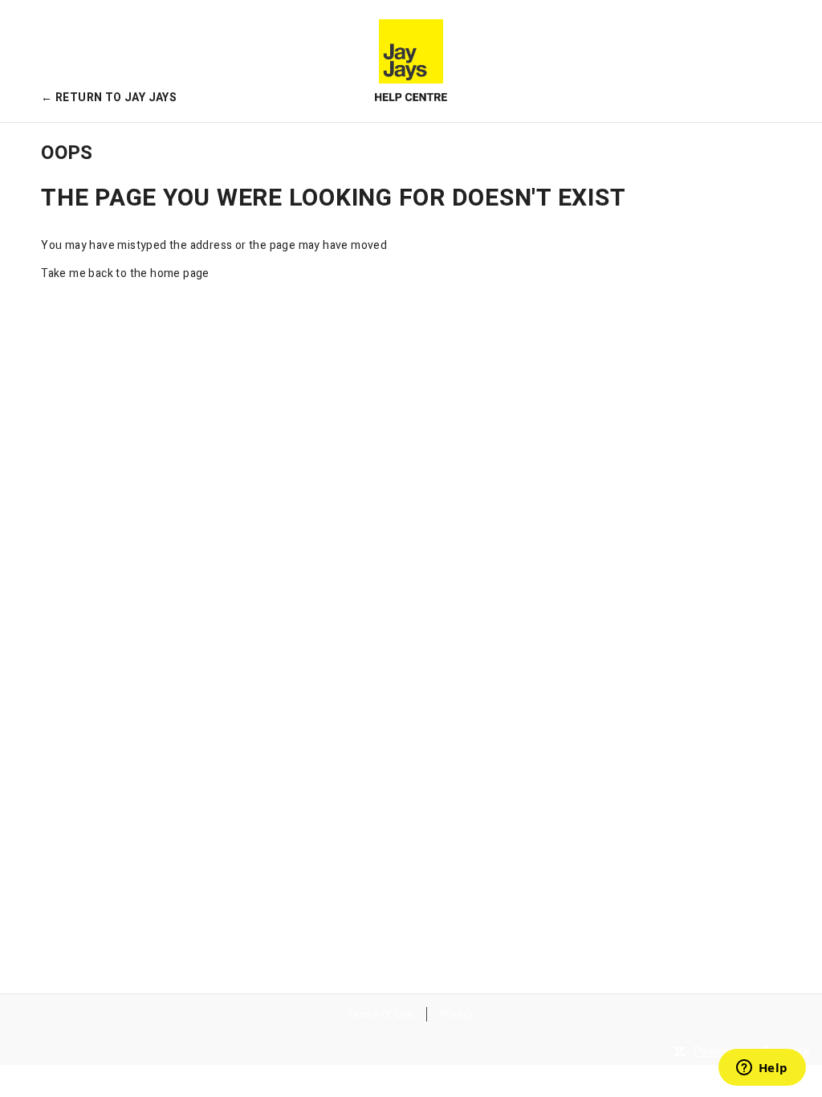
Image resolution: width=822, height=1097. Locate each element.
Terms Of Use (380, 1014)
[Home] (411, 61)
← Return (109, 97)
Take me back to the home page (125, 273)
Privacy (457, 1014)
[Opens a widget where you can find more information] (762, 1069)
